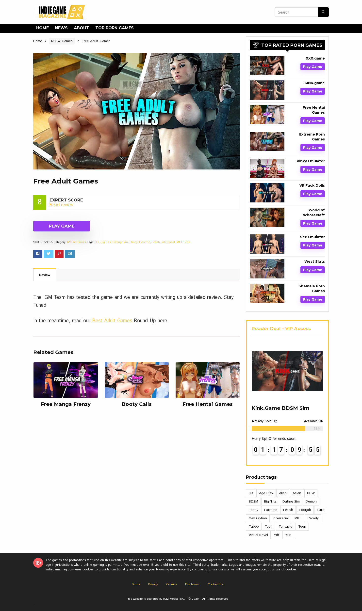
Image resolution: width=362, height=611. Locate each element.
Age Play (266, 493)
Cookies (171, 584)
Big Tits (105, 242)
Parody (313, 518)
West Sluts (314, 261)
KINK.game (315, 83)
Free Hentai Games (207, 404)
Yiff (276, 535)
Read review (61, 205)
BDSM (253, 501)
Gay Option (258, 518)
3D (97, 242)
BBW (311, 493)
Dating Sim (120, 242)
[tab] (44, 274)
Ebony (133, 242)
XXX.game (315, 58)
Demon (311, 501)
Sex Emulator (312, 237)
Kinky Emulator (311, 161)
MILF (179, 242)
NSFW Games (62, 41)
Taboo (254, 526)
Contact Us (215, 584)
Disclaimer (192, 584)
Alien (283, 493)
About (81, 28)
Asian (297, 493)
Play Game (61, 226)
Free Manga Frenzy (66, 404)
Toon (302, 526)
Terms (136, 584)
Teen (187, 242)
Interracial (168, 242)
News (61, 28)
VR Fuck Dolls (312, 185)
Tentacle (285, 526)
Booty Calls (137, 404)
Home (42, 28)
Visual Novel (258, 535)
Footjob (305, 509)
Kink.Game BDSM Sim (280, 408)
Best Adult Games (112, 320)
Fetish (156, 242)
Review (44, 275)
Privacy (153, 584)
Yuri (288, 535)
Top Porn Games (114, 28)
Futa (320, 509)
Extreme (144, 242)
